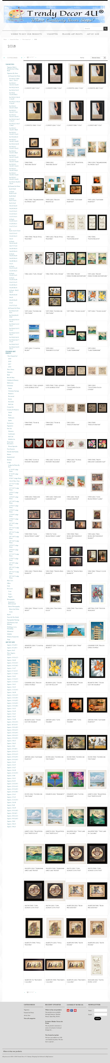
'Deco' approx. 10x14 (11, 654)
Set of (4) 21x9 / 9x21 (14, 311)
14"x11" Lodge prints (13, 493)
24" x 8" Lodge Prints (13, 563)
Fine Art (9, 428)
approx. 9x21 (11, 650)
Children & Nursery (12, 380)
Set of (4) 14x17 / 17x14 (14, 340)
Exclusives (10, 423)
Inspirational (11, 457)
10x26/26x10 (13, 208)
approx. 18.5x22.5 (12, 730)
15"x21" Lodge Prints (13, 519)
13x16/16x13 (13, 236)
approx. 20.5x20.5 (12, 757)
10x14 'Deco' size (14, 481)
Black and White (14, 609)
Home (5, 39)
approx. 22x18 (11, 770)
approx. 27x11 (11, 794)
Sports (9, 614)
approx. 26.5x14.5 (12, 786)
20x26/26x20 (13, 300)
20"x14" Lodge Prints (13, 550)
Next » (35, 57)
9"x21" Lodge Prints (15, 478)
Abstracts (9, 372)
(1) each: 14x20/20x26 (13, 254)
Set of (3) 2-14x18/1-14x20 (13, 140)
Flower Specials (12, 446)
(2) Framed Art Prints (14, 186)
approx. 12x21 (11, 676)
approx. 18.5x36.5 (12, 738)
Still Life (10, 404)
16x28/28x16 (13, 287)
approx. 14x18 (11, 692)
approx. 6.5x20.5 (12, 645)
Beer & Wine (11, 377)
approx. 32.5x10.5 (12, 800)
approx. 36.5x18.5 (12, 810)
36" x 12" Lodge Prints (14, 572)
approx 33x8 (11, 805)
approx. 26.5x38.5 (12, 791)
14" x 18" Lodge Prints (14, 502)
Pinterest (75, 1010)
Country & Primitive (13, 410)
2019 (9, 359)
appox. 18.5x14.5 (12, 724)
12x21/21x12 (13, 233)
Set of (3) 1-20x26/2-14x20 (13, 178)
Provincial (11, 396)
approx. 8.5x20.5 (12, 647)
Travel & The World (13, 617)
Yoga (8, 639)
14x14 (11, 239)
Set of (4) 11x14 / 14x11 (14, 325)
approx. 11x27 (11, 668)
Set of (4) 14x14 (14, 337)
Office (9, 583)
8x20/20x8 (12, 196)
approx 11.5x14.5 (12, 671)
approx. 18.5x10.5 (12, 722)
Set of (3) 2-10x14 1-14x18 (14, 98)
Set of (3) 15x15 (14, 90)
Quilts (10, 420)
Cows (9, 591)
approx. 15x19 (11, 711)
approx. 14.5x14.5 (12, 695)
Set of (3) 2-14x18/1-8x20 (13, 169)
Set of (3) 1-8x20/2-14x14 (15, 182)
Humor (9, 454)
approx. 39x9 (11, 821)
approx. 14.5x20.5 (12, 700)
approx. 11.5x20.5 (12, 673)
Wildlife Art (11, 439)
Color (11, 612)
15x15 (11, 263)
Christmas (10, 385)
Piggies (10, 596)
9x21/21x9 (12, 203)
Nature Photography (14, 606)
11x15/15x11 (13, 216)
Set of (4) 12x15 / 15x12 (14, 329)
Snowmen (11, 401)
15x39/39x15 (13, 285)
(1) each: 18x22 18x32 (14, 291)
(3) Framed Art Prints (14, 76)
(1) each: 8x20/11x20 (12, 192)
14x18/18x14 (13, 248)
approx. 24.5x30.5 (12, 783)
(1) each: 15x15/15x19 (13, 267)
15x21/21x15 (13, 282)
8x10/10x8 (12, 189)
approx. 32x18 (11, 802)
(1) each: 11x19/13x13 (13, 220)
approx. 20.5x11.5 (12, 751)
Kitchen (9, 460)
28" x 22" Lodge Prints (14, 568)
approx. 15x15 (11, 708)
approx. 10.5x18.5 (12, 665)
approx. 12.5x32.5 (12, 681)
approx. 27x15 (11, 797)
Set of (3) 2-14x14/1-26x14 (13, 115)
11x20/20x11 (13, 223)
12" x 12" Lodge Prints (14, 484)
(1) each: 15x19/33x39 (13, 278)
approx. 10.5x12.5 (12, 657)
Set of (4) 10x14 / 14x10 (14, 320)
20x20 (11, 297)
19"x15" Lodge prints (13, 546)
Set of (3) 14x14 (14, 87)
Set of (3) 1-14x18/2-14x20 (13, 174)
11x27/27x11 (13, 226)
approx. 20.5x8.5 (12, 749)
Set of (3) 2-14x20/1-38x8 (13, 129)
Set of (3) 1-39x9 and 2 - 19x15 (14, 79)
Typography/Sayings (13, 620)
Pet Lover (10, 588)
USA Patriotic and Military (12, 623)
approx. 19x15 (11, 740)
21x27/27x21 (13, 305)
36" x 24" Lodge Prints (14, 577)
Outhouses (11, 418)
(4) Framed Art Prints (14, 308)
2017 (9, 364)
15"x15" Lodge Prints (13, 511)
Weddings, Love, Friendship (12, 627)
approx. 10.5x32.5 (12, 663)
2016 (9, 367)
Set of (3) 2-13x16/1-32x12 (13, 147)
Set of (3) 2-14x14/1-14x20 (13, 156)
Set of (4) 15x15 (14, 344)
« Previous (24, 57)
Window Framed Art (13, 637)
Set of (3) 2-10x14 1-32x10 (14, 102)
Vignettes (52, 34)
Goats (9, 594)
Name (90, 1010)
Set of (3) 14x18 (14, 144)
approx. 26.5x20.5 (12, 789)
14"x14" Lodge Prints (13, 497)
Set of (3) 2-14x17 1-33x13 (14, 120)
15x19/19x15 (13, 271)
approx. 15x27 (11, 716)
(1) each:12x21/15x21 (15, 230)
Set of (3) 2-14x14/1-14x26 (13, 160)
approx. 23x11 (11, 778)
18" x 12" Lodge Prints (14, 533)
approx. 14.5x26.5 (12, 703)
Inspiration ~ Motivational (12, 603)
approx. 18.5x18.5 (12, 727)
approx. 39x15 (11, 824)
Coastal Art (10, 407)
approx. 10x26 (11, 660)
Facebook (71, 1010)
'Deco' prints (10, 369)
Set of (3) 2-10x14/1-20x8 (13, 107)
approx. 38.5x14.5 (12, 816)
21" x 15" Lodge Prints (14, 555)
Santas (10, 388)
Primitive (11, 393)
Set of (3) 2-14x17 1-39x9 (14, 124)
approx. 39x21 (11, 826)
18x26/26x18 (13, 295)
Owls (8, 586)
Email (90, 1014)
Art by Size (93, 34)
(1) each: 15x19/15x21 (13, 274)
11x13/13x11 (13, 211)
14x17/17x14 (13, 246)
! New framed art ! (26, 39)
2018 (9, 361)
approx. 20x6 (11, 746)
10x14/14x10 (13, 206)
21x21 (11, 303)
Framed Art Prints (72, 34)
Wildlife (9, 634)
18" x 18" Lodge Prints (14, 537)
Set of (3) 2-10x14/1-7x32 (13, 111)
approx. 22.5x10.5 (12, 773)
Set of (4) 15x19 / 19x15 (14, 348)
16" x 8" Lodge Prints (13, 524)
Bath (8, 375)
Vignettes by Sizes (12, 73)
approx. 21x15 (11, 765)
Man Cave (10, 580)
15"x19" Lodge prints (13, 515)
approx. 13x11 (11, 684)
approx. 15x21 (11, 714)
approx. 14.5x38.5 (12, 706)
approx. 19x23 (11, 743)
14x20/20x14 (13, 251)
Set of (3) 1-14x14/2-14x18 (13, 84)
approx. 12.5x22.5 (12, 679)
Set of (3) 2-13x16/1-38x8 (13, 152)
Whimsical (10, 631)
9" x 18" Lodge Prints (13, 474)
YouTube (68, 1010)
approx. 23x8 (11, 775)
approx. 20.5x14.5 (12, 754)
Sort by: (82, 57)
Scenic (10, 399)
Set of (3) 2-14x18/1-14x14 (13, 165)
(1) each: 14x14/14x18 (13, 242)
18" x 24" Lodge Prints (14, 541)
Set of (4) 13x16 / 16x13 (14, 333)
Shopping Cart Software (38, 1056)
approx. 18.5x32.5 (12, 735)
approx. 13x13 (11, 687)
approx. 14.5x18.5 (12, 698)
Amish (10, 412)
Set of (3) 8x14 (13, 137)
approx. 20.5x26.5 (12, 759)
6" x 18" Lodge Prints (13, 470)
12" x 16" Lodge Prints (14, 489)
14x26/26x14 (13, 258)
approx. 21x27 (11, 767)
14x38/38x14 (13, 261)
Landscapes (11, 434)
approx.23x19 (11, 781)
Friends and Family (12, 452)
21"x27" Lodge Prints (13, 559)
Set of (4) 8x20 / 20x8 (14, 316)
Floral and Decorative (10, 442)
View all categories (29, 1018)
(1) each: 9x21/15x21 (12, 199)
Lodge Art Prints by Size (14, 466)
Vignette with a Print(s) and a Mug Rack (12, 68)
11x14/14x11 (13, 214)
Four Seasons (11, 449)
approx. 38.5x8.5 (12, 813)
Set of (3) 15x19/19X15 (13, 93)
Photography (11, 599)
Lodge (9, 462)
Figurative (10, 426)
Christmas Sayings (13, 391)
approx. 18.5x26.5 (12, 732)
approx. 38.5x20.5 (12, 818)
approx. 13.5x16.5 (12, 689)
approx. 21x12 (11, 762)
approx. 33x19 (11, 808)
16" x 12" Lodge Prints (14, 528)
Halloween (10, 383)
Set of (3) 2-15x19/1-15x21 (13, 133)
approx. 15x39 (11, 719)
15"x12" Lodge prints (13, 506)
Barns (9, 415)
